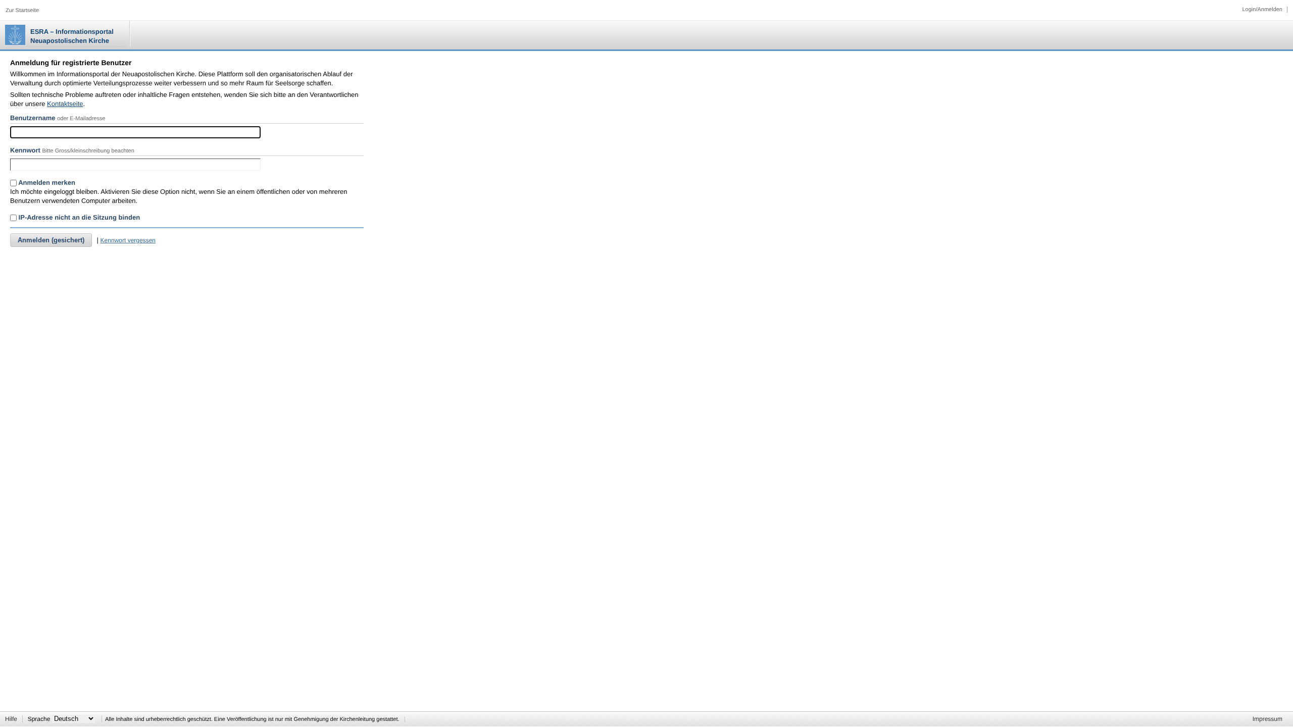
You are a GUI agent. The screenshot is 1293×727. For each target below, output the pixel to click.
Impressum (1267, 718)
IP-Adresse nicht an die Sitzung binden (78, 217)
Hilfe (11, 718)
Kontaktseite (65, 104)
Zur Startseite (22, 11)
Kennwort (25, 150)
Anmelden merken (46, 182)
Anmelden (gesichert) (51, 240)
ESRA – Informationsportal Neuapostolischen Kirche (72, 36)
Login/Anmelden (1262, 10)
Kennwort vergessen (128, 240)
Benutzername (33, 118)
